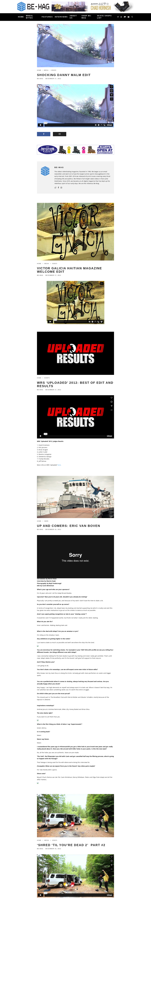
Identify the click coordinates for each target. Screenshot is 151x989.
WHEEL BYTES (29, 17)
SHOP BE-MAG (87, 17)
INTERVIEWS (61, 17)
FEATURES (47, 17)
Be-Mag (40, 78)
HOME (21, 17)
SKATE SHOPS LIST (104, 17)
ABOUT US (73, 17)
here (59, 465)
